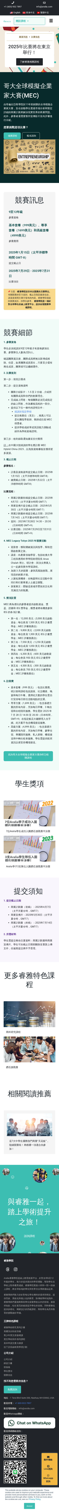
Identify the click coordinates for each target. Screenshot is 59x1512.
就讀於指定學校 (23, 411)
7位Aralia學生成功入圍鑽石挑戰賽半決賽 (28, 831)
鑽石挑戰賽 (12, 1067)
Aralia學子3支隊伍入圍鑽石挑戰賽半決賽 (28, 866)
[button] (51, 21)
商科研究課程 (13, 1032)
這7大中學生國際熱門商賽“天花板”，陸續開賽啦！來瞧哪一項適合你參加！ (29, 1145)
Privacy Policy (34, 1499)
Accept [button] (29, 1506)
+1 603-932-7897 (23, 1403)
